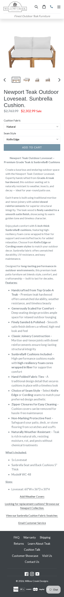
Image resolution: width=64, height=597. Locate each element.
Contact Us (32, 562)
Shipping (45, 537)
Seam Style (10, 133)
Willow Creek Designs (36, 581)
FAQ (16, 537)
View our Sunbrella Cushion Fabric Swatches (32, 515)
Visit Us (47, 556)
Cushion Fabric (12, 120)
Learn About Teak (39, 543)
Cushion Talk (32, 549)
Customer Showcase (25, 556)
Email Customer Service (32, 522)
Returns (19, 543)
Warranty (29, 537)
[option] (16, 80)
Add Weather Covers (32, 496)
